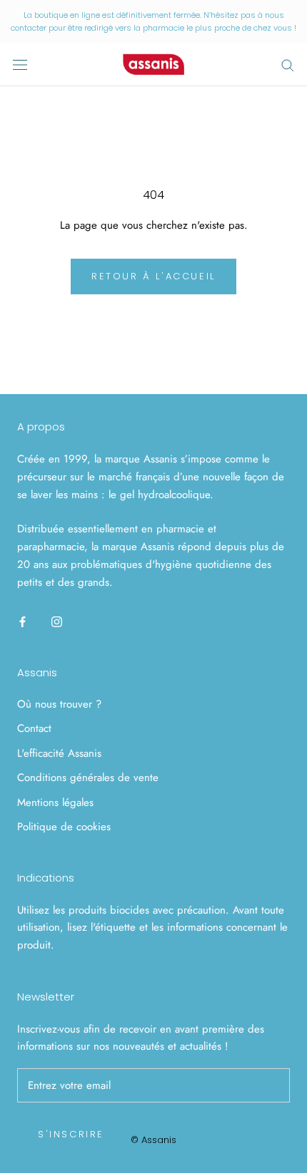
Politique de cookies (64, 826)
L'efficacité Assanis (59, 753)
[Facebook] (22, 621)
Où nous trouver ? (59, 704)
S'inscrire (71, 1134)
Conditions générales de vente (87, 777)
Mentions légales (55, 802)
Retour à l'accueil (153, 276)
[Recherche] (287, 64)
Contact (34, 728)
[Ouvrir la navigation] (20, 65)
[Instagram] (56, 621)
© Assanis (153, 1140)
